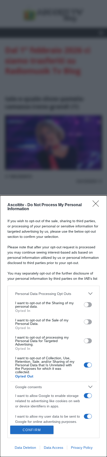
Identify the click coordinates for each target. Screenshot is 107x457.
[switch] (88, 304)
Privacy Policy (82, 448)
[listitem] (53, 293)
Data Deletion (25, 448)
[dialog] (53, 326)
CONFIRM (32, 430)
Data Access (53, 448)
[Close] (97, 205)
